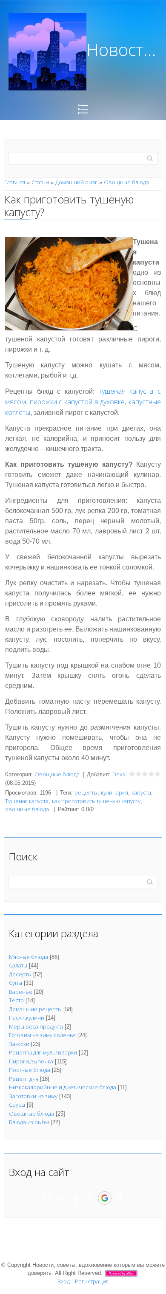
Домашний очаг (76, 182)
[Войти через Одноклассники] (119, 1198)
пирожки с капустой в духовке (77, 401)
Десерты (20, 974)
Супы (15, 983)
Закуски (19, 1044)
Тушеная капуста (27, 801)
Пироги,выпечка (31, 1061)
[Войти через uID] (46, 1198)
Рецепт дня (23, 1079)
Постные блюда (29, 1070)
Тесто (16, 1000)
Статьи (40, 182)
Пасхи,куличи (26, 1017)
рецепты (85, 792)
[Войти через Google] (105, 1198)
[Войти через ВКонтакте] (60, 1198)
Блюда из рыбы (29, 1122)
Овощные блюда (126, 182)
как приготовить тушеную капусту (96, 801)
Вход (63, 1281)
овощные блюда (27, 809)
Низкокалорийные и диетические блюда (62, 1087)
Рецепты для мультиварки (43, 1052)
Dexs (118, 774)
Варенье (20, 991)
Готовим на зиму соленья (42, 1035)
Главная (14, 182)
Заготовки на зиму (33, 1096)
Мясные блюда (28, 957)
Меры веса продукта (36, 1026)
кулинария (114, 792)
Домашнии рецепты (35, 1009)
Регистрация (92, 1281)
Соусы (17, 1104)
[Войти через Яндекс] (89, 1198)
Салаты (18, 965)
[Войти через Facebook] (75, 1198)
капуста (141, 792)
